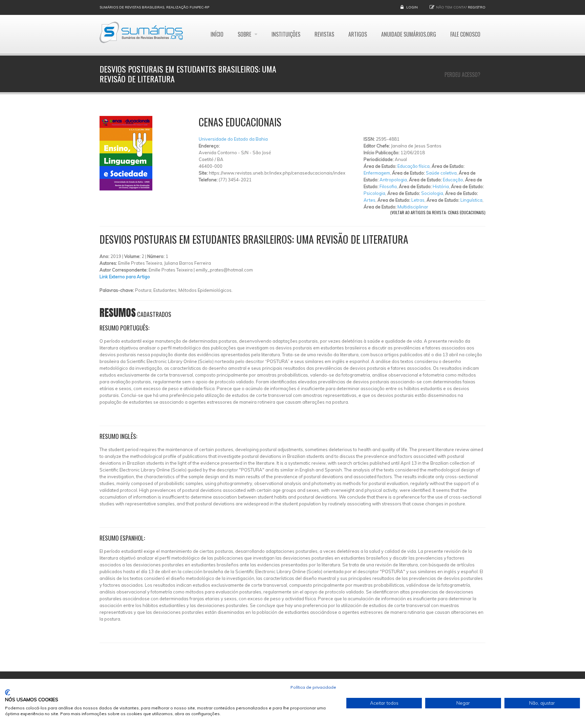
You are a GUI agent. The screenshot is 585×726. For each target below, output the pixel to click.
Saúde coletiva (441, 173)
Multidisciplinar (412, 206)
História (441, 186)
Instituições (286, 34)
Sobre (245, 34)
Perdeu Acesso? (462, 74)
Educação (453, 179)
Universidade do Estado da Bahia (233, 139)
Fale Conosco (465, 34)
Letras (418, 200)
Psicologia (374, 193)
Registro (476, 7)
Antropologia (393, 179)
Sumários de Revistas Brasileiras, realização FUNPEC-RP (154, 7)
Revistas (324, 34)
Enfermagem (377, 173)
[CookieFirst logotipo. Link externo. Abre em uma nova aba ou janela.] (7, 692)
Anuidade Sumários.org (408, 34)
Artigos (357, 34)
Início (217, 34)
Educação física (413, 166)
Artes (369, 200)
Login (412, 7)
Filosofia (388, 186)
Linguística (471, 200)
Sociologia (432, 193)
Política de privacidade (313, 687)
